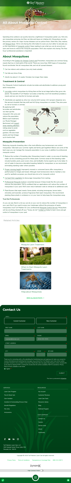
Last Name (40, 327)
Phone (39, 335)
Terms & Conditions (24, 460)
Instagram (18, 439)
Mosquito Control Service (49, 208)
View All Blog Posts (34, 298)
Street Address (10, 343)
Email (7, 335)
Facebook (5, 439)
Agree (9, 369)
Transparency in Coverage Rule (41, 460)
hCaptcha (63, 378)
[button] (18, 387)
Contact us (42, 210)
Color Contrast (42, 470)
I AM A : (7, 316)
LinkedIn (13, 439)
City (6, 351)
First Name (8, 327)
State (39, 351)
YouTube (9, 439)
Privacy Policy (11, 460)
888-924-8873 (58, 460)
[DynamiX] (35, 466)
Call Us (2, 480)
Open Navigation (35, 477)
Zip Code (50, 351)
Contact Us (68, 480)
